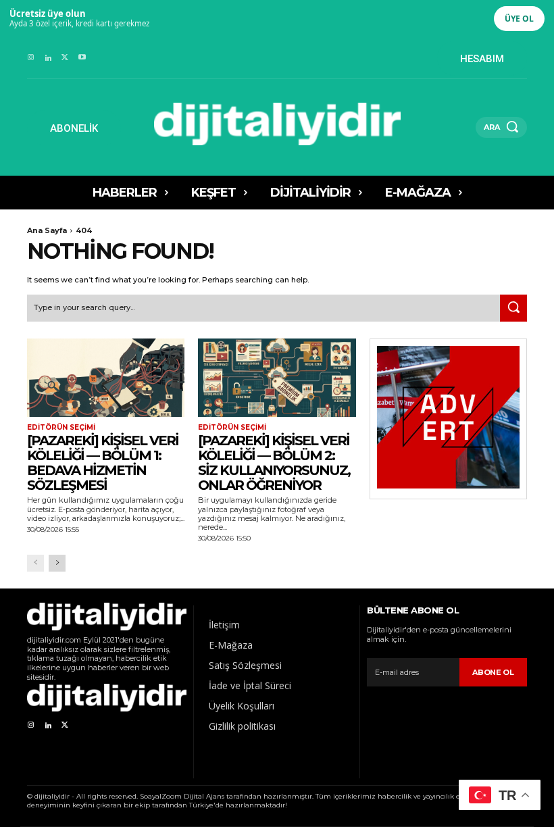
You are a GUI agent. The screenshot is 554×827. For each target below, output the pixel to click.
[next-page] (57, 563)
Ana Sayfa (47, 230)
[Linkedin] (48, 58)
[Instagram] (31, 58)
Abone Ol (493, 672)
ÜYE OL (519, 18)
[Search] (513, 308)
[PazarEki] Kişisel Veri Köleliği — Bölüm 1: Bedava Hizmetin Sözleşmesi (102, 462)
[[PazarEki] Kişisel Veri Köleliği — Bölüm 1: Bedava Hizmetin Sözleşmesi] (105, 378)
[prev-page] (35, 563)
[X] (65, 58)
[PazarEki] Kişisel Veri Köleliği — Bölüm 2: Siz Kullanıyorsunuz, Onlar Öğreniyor (274, 462)
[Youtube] (82, 58)
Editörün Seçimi (61, 428)
